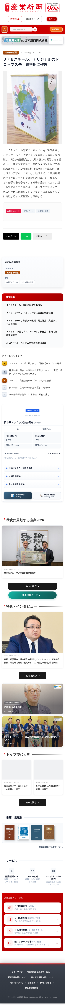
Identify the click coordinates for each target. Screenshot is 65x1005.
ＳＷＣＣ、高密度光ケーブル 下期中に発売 (30, 380)
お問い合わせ (45, 983)
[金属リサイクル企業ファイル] (23, 832)
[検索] (35, 29)
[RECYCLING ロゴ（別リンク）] (58, 719)
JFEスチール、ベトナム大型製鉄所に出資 (26, 343)
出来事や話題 (43, 211)
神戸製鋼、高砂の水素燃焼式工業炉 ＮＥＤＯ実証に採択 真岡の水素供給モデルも (35, 372)
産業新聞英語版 (31, 988)
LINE (26, 236)
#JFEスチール (12, 282)
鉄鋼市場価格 (15, 476)
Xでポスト (11, 236)
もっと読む (31, 586)
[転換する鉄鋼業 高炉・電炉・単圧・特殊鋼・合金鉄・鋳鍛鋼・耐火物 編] (9, 832)
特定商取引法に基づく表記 (38, 972)
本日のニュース (13, 211)
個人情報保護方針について (42, 977)
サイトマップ (17, 972)
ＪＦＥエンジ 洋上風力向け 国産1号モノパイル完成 (35, 363)
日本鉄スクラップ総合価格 (20, 468)
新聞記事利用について (17, 977)
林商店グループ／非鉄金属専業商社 (20, 573)
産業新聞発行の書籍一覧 (49, 847)
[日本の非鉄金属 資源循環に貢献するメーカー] (36, 832)
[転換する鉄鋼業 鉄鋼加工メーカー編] (49, 832)
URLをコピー (42, 236)
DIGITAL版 (15, 19)
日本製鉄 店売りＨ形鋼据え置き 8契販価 (29, 387)
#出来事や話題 (27, 282)
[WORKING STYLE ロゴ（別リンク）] (58, 687)
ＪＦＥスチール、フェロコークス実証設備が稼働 (29, 312)
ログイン (52, 19)
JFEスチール (29, 211)
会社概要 (31, 983)
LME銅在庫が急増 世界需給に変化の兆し (29, 394)
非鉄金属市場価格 (16, 484)
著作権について (16, 983)
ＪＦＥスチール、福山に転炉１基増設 (24, 305)
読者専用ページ (32, 19)
